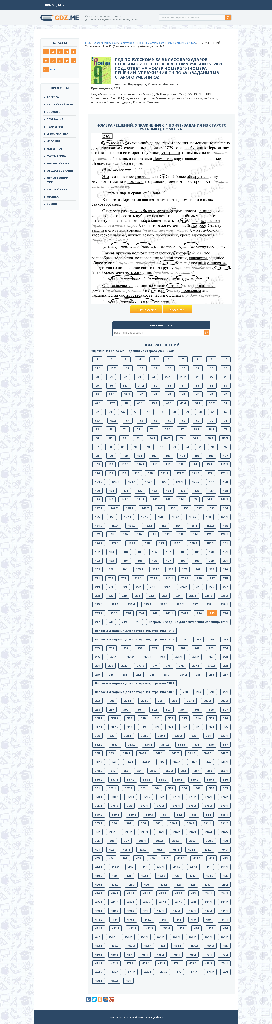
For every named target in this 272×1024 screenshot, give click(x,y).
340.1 (126, 753)
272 (110, 666)
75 (138, 429)
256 (111, 648)
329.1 (161, 736)
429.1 (207, 884)
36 (211, 385)
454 (196, 928)
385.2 (98, 823)
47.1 (98, 403)
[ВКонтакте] (88, 999)
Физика (53, 197)
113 (181, 464)
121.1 (164, 473)
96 (212, 447)
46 (225, 394)
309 (129, 718)
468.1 (144, 954)
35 (197, 385)
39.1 (111, 394)
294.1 (127, 701)
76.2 (167, 429)
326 (97, 736)
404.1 (191, 849)
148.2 (145, 508)
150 (172, 508)
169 (125, 534)
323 (198, 727)
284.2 (183, 674)
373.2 (192, 797)
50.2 (212, 403)
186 (154, 552)
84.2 (167, 438)
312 (170, 718)
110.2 (140, 464)
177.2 (131, 543)
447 (163, 919)
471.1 (98, 963)
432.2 (178, 893)
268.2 (195, 657)
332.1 (224, 736)
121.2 (180, 473)
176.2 (98, 543)
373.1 (176, 797)
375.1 (98, 806)
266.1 (113, 657)
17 (197, 368)
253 (212, 639)
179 (161, 543)
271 (97, 666)
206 (170, 569)
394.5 (224, 832)
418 (208, 867)
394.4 (208, 832)
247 (97, 622)
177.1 (115, 543)
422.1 (144, 876)
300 (125, 709)
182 (97, 552)
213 (123, 578)
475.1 (114, 972)
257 (125, 648)
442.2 (176, 911)
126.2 (195, 482)
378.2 (192, 806)
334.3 (181, 744)
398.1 (142, 841)
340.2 (142, 753)
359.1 (178, 779)
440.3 (130, 911)
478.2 (210, 972)
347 (208, 762)
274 (155, 666)
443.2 (208, 911)
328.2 (144, 736)
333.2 (131, 744)
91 (148, 447)
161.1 (224, 517)
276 (181, 666)
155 (97, 517)
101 (139, 455)
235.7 (147, 604)
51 (225, 403)
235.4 (98, 604)
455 (210, 928)
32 (155, 385)
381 (165, 814)
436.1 (130, 902)
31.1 (126, 385)
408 (138, 858)
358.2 (162, 779)
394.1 (160, 832)
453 (181, 928)
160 (208, 517)
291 (225, 692)
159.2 (192, 517)
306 (211, 709)
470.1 (208, 954)
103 (168, 455)
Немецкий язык (58, 163)
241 (141, 613)
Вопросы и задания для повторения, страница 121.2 (134, 631)
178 (147, 543)
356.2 (98, 779)
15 (169, 368)
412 (211, 858)
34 (183, 385)
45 (211, 394)
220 (111, 587)
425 (225, 876)
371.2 (146, 797)
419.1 (224, 867)
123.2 (98, 482)
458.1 (112, 937)
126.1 (179, 482)
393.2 (128, 832)
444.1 (224, 911)
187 (168, 552)
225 (198, 587)
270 (225, 657)
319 (143, 727)
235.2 (208, 596)
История (53, 141)
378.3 (208, 806)
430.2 (114, 893)
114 (194, 464)
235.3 (224, 596)
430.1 (98, 893)
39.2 (127, 394)
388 (143, 823)
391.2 (224, 823)
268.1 (178, 657)
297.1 (190, 701)
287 (225, 674)
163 (163, 526)
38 (97, 394)
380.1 (115, 814)
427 (178, 884)
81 (110, 438)
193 (111, 561)
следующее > (177, 309)
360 (225, 779)
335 (197, 744)
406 (111, 858)
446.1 (130, 919)
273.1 (124, 666)
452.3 (149, 928)
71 (225, 420)
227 (225, 587)
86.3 (225, 438)
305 (197, 709)
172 (167, 534)
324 (211, 727)
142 (155, 499)
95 (200, 447)
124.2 (148, 482)
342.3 (98, 762)
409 (152, 858)
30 (111, 385)
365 (170, 788)
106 (211, 455)
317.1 (98, 727)
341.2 (175, 753)
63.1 (98, 420)
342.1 (207, 753)
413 (225, 858)
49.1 (140, 403)
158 (160, 517)
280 (111, 674)
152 (199, 508)
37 (225, 385)
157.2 (144, 517)
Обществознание (60, 170)
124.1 (131, 482)
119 (136, 473)
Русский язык (57, 189)
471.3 (130, 963)
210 (225, 569)
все (52, 69)
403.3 (159, 849)
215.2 (184, 578)
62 (225, 412)
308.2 (114, 718)
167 (97, 534)
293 (112, 701)
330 (194, 736)
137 (211, 491)
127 (211, 482)
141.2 (140, 499)
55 (135, 412)
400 (225, 841)
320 (157, 727)
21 (111, 377)
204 (124, 569)
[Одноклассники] (100, 999)
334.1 (148, 744)
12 (127, 368)
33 (169, 385)
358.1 (146, 779)
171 (153, 534)
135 (182, 491)
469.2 (192, 954)
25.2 (183, 377)
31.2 (141, 385)
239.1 (224, 604)
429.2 (224, 884)
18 (211, 368)
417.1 (160, 867)
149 (159, 508)
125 (163, 482)
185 (140, 552)
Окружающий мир (57, 180)
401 (97, 849)
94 (187, 447)
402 (111, 849)
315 (211, 718)
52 (97, 412)
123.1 (224, 473)
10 (73, 60)
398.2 (159, 841)
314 (198, 718)
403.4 (175, 849)
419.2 (98, 876)
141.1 (124, 499)
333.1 (115, 744)
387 (128, 823)
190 (211, 552)
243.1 (169, 613)
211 (97, 578)
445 (114, 919)
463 (162, 946)
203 (111, 569)
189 (197, 552)
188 (182, 552)
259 (154, 648)
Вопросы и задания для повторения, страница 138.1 (134, 683)
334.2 (165, 744)
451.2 (98, 928)
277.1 (195, 666)
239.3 (114, 613)
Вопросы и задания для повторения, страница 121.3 (134, 639)
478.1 (194, 972)
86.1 (195, 438)
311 (157, 718)
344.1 (129, 762)
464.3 (210, 946)
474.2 (98, 972)
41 (155, 394)
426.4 (147, 884)
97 (225, 447)
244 (199, 613)
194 (125, 561)
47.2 (112, 403)
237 (195, 604)
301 (140, 709)
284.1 (167, 674)
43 (183, 394)
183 (111, 552)
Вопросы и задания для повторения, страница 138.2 (134, 692)
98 (97, 455)
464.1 (177, 946)
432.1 (162, 893)
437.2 (178, 902)
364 (157, 788)
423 (177, 876)
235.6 (131, 604)
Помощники (55, 5)
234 (178, 596)
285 (198, 674)
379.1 (224, 806)
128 (225, 482)
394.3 (192, 832)
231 (137, 596)
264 (225, 648)
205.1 (139, 569)
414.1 (98, 867)
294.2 (144, 701)
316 (225, 718)
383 (194, 814)
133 (154, 491)
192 (97, 561)
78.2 (211, 429)
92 (161, 447)
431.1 (130, 893)
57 (161, 412)
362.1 (112, 788)
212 (110, 578)
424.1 (192, 876)
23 (139, 377)
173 (181, 534)
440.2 (114, 911)
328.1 (127, 736)
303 (168, 709)
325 (225, 727)
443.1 (192, 911)
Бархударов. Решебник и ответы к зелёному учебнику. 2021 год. (158, 43)
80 (97, 438)
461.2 (224, 937)
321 (170, 727)
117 (110, 473)
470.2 (224, 954)
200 (211, 561)
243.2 (184, 613)
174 (195, 534)
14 (155, 368)
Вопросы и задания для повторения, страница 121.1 (188, 622)
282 (138, 674)
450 (208, 919)
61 (212, 412)
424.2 (209, 876)
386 (114, 823)
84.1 (152, 438)
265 (97, 657)
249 (124, 622)
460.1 (176, 937)
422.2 (161, 876)
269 (210, 657)
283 (152, 674)
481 (128, 981)
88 (110, 447)
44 (197, 394)
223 (152, 587)
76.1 (153, 429)
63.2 (113, 420)
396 (112, 841)
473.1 (177, 963)
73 (111, 429)
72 (97, 429)
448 (178, 919)
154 (225, 508)
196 (154, 561)
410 (165, 858)
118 (123, 473)
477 (178, 972)
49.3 (168, 403)
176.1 (224, 534)
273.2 (140, 666)
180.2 (193, 543)
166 (225, 526)
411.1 (180, 858)
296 (174, 701)
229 (110, 596)
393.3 (144, 832)
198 (182, 561)
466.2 (114, 954)
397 (126, 841)
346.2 (193, 762)
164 (178, 526)
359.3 (210, 779)
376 (129, 806)
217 (212, 578)
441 (145, 911)
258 (140, 648)
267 (162, 657)
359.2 (194, 779)
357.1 (114, 779)
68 (183, 420)
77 (182, 429)
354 (196, 771)
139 (97, 499)
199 (197, 561)
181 (225, 543)
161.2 (98, 526)
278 (225, 666)
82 (124, 438)
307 (225, 709)
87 (97, 447)
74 (124, 429)
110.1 (124, 464)
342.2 (224, 753)
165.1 (193, 526)
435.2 (114, 902)
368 (211, 788)
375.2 (114, 806)
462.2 (114, 946)
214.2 (153, 578)
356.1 (224, 771)
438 (193, 902)
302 (154, 709)
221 (124, 587)
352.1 (153, 771)
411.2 (196, 858)
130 (111, 491)
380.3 (149, 814)
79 (225, 429)
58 (174, 412)
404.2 (207, 849)
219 (97, 587)
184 (125, 552)
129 (97, 491)
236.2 (180, 604)
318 (129, 727)
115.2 (224, 464)
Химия (52, 204)
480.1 (98, 981)
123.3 (115, 482)
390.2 (190, 823)
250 (137, 622)
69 (197, 420)
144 (181, 499)
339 (111, 753)
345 (161, 762)
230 (124, 596)
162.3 (148, 526)
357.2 (130, 779)
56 (148, 412)
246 (225, 613)
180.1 (176, 543)
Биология (54, 112)
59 (187, 412)
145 (194, 499)
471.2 (114, 963)
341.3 (191, 753)
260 (168, 648)
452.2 (132, 928)
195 (140, 561)
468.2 (160, 954)
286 (211, 674)
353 (183, 771)
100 (125, 455)
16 (183, 368)
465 (225, 946)
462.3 (131, 946)
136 (197, 491)
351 (139, 771)
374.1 (208, 797)
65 (141, 420)
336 (211, 744)
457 (97, 937)
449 (193, 919)
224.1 (167, 587)
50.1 (197, 403)
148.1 (129, 508)
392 (97, 832)
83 (138, 438)
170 (139, 534)
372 (161, 797)
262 (197, 648)
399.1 (192, 841)
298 (97, 709)
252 (198, 639)
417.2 (176, 867)
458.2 (128, 937)
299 (111, 709)
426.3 (131, 884)
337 (225, 744)
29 (97, 385)
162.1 (115, 526)
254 (225, 639)
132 (140, 491)
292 (97, 701)
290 (212, 692)
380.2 (132, 814)
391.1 (207, 823)
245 (212, 613)
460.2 (192, 937)
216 (199, 578)
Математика (56, 156)
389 (158, 823)
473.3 (208, 963)
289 (198, 692)
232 (151, 596)
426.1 (98, 884)
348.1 (224, 762)
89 (122, 447)
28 (225, 377)
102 (154, 455)
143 (168, 499)
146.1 (208, 499)
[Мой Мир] (105, 999)
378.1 (176, 806)
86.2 (210, 438)
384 (208, 814)
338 (97, 753)
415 (130, 867)
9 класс (96, 43)
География (55, 119)
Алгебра (53, 97)
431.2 (146, 893)
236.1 (163, 604)
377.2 (160, 806)
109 (110, 464)
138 (225, 491)
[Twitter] (94, 999)
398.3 (175, 841)
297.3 (224, 701)
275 (168, 666)
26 (197, 377)
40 (141, 394)
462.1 (98, 946)
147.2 (114, 508)
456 (225, 928)
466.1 (98, 954)
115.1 (208, 464)
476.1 (147, 972)
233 (164, 596)
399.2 (209, 841)
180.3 (210, 543)
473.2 (192, 963)
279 (97, 674)
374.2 (224, 797)
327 (112, 736)
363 (143, 788)
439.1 (208, 902)
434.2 (224, 893)
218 (225, 578)
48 (126, 403)
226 (211, 587)
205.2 (155, 569)
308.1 (98, 718)
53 (110, 412)
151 (186, 508)
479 (225, 972)
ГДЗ (87, 43)
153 (212, 508)
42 (169, 394)
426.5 (163, 884)
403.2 (142, 849)
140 (110, 499)
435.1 (98, 902)
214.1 (138, 578)
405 (97, 858)
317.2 (114, 727)
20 (97, 377)
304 (182, 709)
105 (196, 455)
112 (168, 464)
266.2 (130, 657)
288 (185, 692)
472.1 (145, 963)
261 (182, 648)
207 (184, 569)
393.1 (112, 832)
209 (211, 569)
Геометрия (55, 126)
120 (150, 473)
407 (124, 858)
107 (225, 455)
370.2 (114, 797)
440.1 (98, 911)
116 (97, 473)
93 (174, 447)
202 (97, 569)
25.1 (168, 377)
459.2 (160, 937)
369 (225, 788)
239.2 (98, 613)
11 (46, 70)
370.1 (98, 797)
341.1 (159, 753)
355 (209, 771)
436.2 (146, 902)
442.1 (160, 911)
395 (97, 841)
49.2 (154, 403)
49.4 (183, 403)
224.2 (183, 587)
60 (200, 412)
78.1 (196, 429)
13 (141, 368)
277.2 (211, 666)
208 (198, 569)
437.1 (162, 902)
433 (193, 893)
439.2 (224, 902)
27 (211, 377)
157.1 (127, 517)
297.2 (207, 701)
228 (97, 596)
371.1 (130, 797)
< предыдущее (146, 309)
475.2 (131, 972)
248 (111, 622)
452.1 (115, 928)
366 (184, 788)
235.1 (192, 596)
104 (182, 455)
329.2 (178, 736)
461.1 (208, 937)
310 (143, 718)
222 (138, 587)
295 (160, 701)
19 (225, 368)
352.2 (169, 771)
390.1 (173, 823)
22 (125, 377)
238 (209, 604)
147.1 (98, 508)
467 (129, 954)
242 (155, 613)
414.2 (115, 867)
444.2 (98, 919)
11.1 (98, 368)
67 (169, 420)
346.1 (176, 762)
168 (111, 534)
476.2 (163, 972)
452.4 (166, 928)
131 (125, 491)
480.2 (114, 981)
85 (181, 438)
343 (114, 762)
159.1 (175, 517)
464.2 (194, 946)
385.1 (224, 814)
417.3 (193, 867)
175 (209, 534)
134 (168, 491)
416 (144, 867)
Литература (55, 148)
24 (153, 377)
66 (155, 420)
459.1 (144, 937)
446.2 (147, 919)
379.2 (98, 814)
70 (211, 420)
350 (126, 771)
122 (209, 473)
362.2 (128, 788)
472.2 (161, 963)
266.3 (147, 657)
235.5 (114, 604)
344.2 (146, 762)
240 (128, 613)
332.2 (98, 744)
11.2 (113, 368)
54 (122, 412)
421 (128, 876)
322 (184, 727)
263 (211, 648)
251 (185, 639)
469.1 (176, 954)
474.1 (224, 963)
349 (113, 771)
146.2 (224, 499)
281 (124, 674)
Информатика (57, 134)
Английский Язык (60, 104)
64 (127, 420)
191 (225, 552)
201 (225, 561)
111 (155, 464)
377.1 (144, 806)
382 (179, 814)
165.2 (210, 526)
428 (192, 884)
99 (111, 455)
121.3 (195, 473)
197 (168, 561)
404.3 (224, 849)
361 (97, 788)
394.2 (176, 832)
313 (184, 718)
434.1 (208, 893)
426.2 (114, 884)
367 (198, 788)
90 (135, 447)
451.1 (224, 919)
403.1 (126, 849)
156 (112, 517)
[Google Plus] (111, 999)
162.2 (131, 526)
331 (208, 736)
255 (97, 648)
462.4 (147, 946)
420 (114, 876)
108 (97, 464)
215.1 (169, 578)
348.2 (98, 771)
